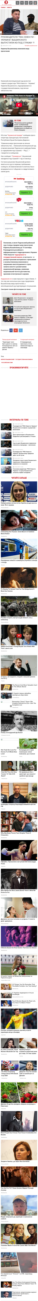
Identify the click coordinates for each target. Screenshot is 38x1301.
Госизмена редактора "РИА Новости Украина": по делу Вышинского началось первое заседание (24, 470)
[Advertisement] (19, 206)
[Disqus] (19, 395)
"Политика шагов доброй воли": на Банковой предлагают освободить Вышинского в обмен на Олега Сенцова (23, 126)
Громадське (16, 156)
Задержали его (6, 279)
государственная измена (24, 359)
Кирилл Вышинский (7, 359)
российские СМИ (7, 362)
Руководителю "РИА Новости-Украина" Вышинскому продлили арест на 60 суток (23, 453)
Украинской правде (15, 135)
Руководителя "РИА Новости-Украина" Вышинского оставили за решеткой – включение (25, 427)
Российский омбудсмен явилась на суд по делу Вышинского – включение (24, 308)
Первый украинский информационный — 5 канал (6, 3)
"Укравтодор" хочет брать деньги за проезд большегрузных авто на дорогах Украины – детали (9, 345)
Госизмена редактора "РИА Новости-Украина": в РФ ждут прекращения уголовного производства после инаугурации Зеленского (23, 319)
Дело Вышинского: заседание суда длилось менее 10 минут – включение (24, 299)
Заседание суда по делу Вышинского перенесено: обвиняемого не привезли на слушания (24, 462)
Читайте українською (31, 45)
